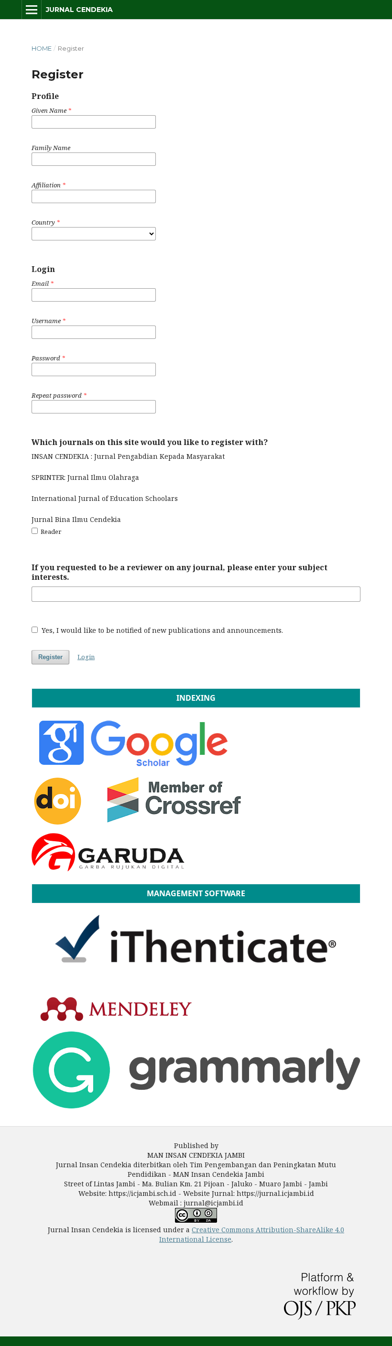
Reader (50, 531)
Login (86, 656)
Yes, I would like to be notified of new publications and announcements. (161, 630)
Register (50, 657)
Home (42, 48)
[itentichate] (196, 983)
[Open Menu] (31, 9)
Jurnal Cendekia (79, 9)
